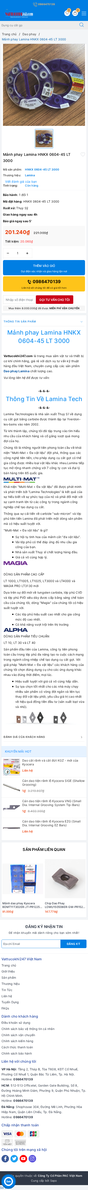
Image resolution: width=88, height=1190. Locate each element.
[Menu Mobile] (83, 12)
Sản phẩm (8, 977)
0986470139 (46, 4)
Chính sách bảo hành (16, 1053)
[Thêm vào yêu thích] (83, 154)
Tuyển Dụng (10, 1002)
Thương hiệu (10, 984)
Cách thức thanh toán (17, 1047)
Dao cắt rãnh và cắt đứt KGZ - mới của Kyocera (50, 762)
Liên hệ (6, 996)
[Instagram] (32, 1158)
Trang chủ (8, 965)
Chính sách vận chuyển (18, 1035)
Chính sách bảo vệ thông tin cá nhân (27, 1029)
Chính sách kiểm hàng (17, 1041)
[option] (44, 85)
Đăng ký (73, 944)
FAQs (5, 1008)
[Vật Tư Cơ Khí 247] (18, 14)
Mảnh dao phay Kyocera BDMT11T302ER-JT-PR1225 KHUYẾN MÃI (21, 905)
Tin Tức (6, 990)
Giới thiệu (8, 971)
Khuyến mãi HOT (18, 751)
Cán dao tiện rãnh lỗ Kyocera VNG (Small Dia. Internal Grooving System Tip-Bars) (51, 803)
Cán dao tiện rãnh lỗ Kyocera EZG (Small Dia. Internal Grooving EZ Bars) (51, 823)
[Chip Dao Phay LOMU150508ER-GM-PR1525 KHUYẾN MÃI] (65, 878)
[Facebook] (5, 1158)
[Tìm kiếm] (81, 25)
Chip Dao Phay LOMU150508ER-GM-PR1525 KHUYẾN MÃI (65, 905)
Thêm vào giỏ (44, 268)
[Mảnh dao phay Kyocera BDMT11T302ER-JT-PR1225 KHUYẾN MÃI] (22, 878)
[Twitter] (14, 1158)
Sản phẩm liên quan (44, 849)
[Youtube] (23, 1158)
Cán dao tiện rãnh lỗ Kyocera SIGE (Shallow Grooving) (53, 782)
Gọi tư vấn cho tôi (54, 300)
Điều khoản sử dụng (16, 1022)
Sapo (53, 1180)
